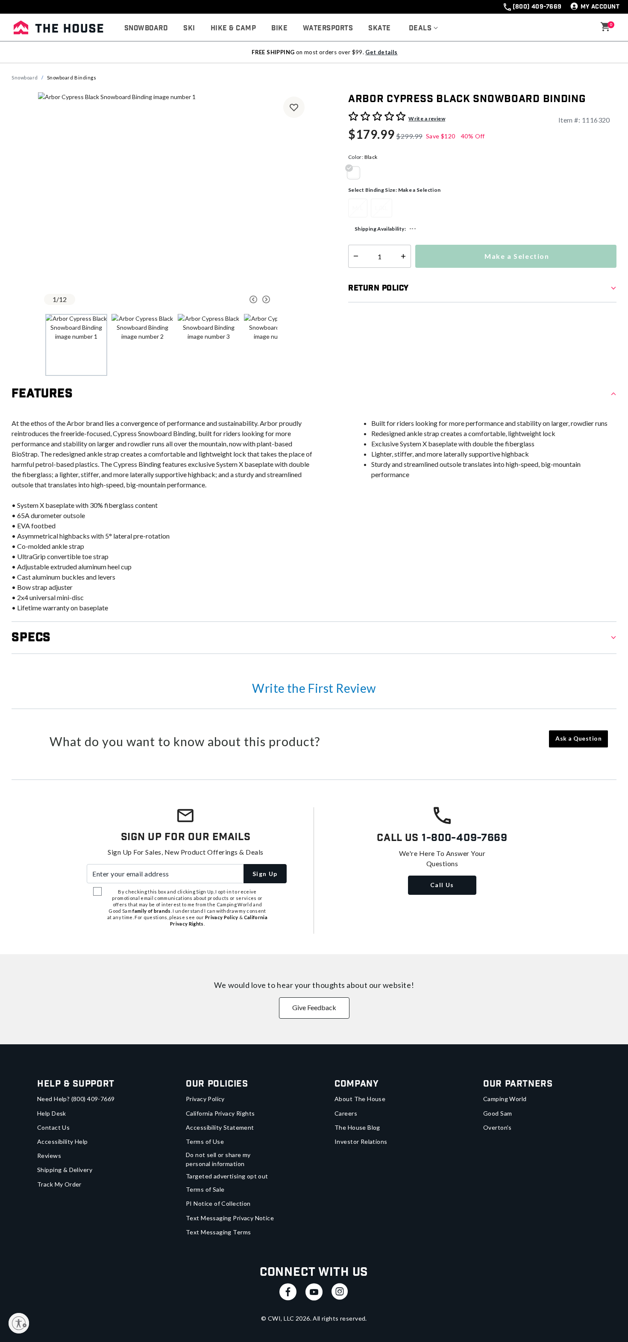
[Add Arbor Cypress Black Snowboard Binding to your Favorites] (294, 107)
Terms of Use (205, 1141)
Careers (346, 1113)
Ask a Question (578, 738)
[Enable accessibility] (19, 1323)
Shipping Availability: (380, 229)
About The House (360, 1098)
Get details (381, 52)
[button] (424, 28)
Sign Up (265, 873)
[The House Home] (58, 27)
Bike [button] (279, 28)
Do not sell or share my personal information (218, 1159)
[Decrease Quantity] (354, 256)
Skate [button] (379, 28)
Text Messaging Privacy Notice (230, 1218)
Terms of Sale (205, 1189)
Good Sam (497, 1113)
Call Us (442, 884)
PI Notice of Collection (218, 1203)
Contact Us (53, 1127)
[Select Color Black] (356, 172)
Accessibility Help (62, 1141)
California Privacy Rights (220, 1113)
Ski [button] (189, 28)
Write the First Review (314, 688)
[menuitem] (146, 28)
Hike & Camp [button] (233, 28)
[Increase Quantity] (405, 256)
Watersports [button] (328, 28)
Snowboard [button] (146, 28)
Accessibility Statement (220, 1127)
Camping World (504, 1098)
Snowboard (25, 77)
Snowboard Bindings (72, 77)
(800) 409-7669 (537, 7)
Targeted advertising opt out (227, 1176)
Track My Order (59, 1184)
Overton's (497, 1127)
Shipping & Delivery (64, 1169)
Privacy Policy (205, 1098)
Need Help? (76, 1098)
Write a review (426, 118)
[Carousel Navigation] (221, 299)
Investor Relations (361, 1141)
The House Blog (357, 1127)
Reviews (49, 1155)
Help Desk (51, 1113)
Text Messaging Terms (218, 1232)
